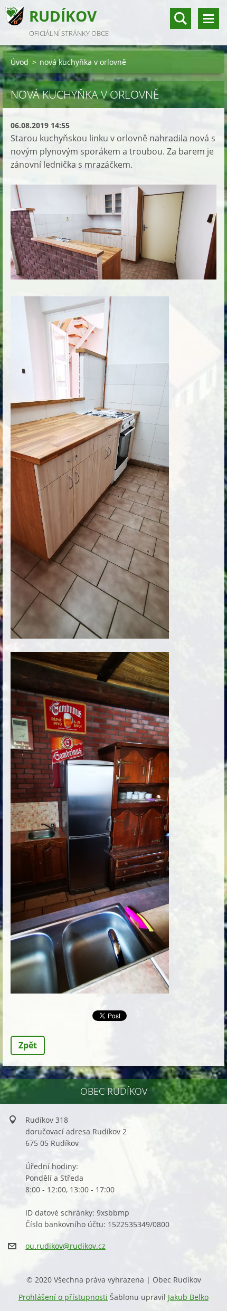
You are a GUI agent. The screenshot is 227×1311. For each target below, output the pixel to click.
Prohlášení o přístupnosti (63, 1297)
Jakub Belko (188, 1297)
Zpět (27, 1045)
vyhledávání (180, 18)
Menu (208, 18)
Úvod (20, 62)
